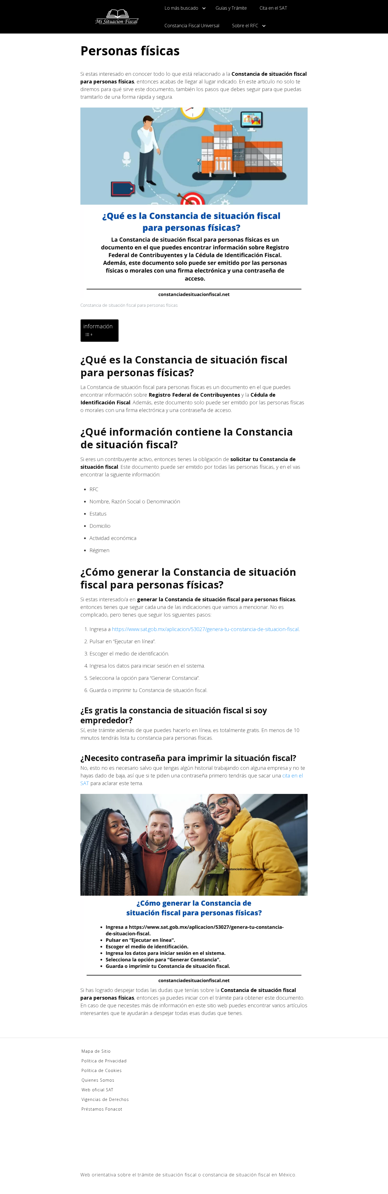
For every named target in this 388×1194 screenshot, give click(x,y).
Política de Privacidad (104, 1060)
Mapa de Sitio (96, 1051)
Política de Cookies (102, 1070)
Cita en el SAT (273, 8)
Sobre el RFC (245, 25)
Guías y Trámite (231, 8)
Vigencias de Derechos (105, 1099)
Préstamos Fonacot (102, 1109)
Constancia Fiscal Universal (191, 25)
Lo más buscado (181, 8)
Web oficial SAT (97, 1089)
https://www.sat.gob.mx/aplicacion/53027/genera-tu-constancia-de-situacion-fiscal (204, 629)
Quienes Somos (98, 1080)
